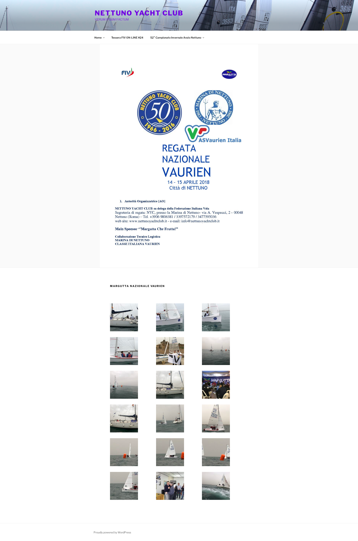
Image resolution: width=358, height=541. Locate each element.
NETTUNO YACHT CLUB (139, 13)
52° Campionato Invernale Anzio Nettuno (175, 37)
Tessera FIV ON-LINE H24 (127, 37)
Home (98, 37)
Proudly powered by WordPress (112, 532)
